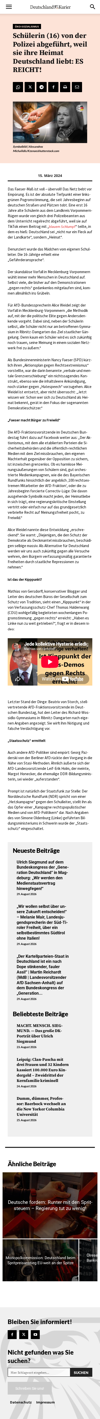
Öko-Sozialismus (27, 26)
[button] (9, 7)
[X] (30, 87)
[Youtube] (35, 1334)
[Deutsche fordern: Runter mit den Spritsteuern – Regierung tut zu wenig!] (50, 1205)
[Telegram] (41, 87)
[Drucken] (65, 87)
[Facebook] (53, 87)
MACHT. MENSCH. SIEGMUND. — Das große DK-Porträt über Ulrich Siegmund (40, 1033)
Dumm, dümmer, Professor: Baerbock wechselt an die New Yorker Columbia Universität (41, 1106)
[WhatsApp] (18, 87)
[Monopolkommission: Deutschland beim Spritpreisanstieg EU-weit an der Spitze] (40, 1260)
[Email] (77, 87)
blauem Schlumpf (62, 226)
